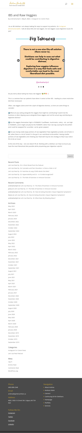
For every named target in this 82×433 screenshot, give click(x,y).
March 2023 (12, 212)
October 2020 (12, 302)
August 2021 (12, 271)
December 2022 (13, 222)
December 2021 (13, 259)
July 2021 (11, 274)
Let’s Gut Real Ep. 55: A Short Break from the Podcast (25, 165)
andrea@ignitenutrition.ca (17, 394)
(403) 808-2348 (13, 387)
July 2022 (11, 237)
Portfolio (47, 403)
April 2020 (11, 321)
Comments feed (13, 368)
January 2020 (12, 330)
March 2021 (12, 287)
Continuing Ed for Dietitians (54, 396)
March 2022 (12, 250)
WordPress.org (13, 371)
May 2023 (11, 206)
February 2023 (13, 215)
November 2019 (13, 336)
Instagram (11, 413)
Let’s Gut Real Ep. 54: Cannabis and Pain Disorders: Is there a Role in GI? (32, 168)
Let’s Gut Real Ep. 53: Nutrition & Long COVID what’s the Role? (28, 171)
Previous (18, 60)
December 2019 (13, 333)
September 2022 (13, 231)
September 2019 (13, 342)
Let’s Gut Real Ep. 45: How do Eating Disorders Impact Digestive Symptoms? (46, 192)
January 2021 (12, 293)
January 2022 (12, 256)
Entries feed (12, 365)
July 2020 (11, 311)
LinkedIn (11, 424)
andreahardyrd (15, 19)
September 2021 (13, 268)
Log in (10, 362)
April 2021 (11, 283)
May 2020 (11, 317)
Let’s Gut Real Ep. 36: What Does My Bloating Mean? (38, 198)
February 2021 (13, 290)
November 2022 (13, 225)
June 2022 (11, 240)
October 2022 (12, 228)
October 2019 (12, 339)
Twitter (10, 417)
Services (47, 406)
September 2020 (13, 305)
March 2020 (12, 324)
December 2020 (13, 296)
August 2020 (12, 308)
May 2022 (11, 243)
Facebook (11, 421)
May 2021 (11, 280)
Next (63, 60)
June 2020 (11, 314)
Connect (47, 393)
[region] (41, 61)
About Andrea (49, 387)
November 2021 (13, 262)
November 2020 (13, 299)
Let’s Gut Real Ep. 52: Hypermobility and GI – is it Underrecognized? (30, 174)
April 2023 (11, 209)
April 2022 (11, 246)
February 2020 (13, 327)
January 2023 (12, 219)
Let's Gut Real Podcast (15, 353)
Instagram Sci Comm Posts (40, 19)
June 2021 (11, 277)
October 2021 (12, 265)
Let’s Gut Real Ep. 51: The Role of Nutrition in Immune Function (29, 177)
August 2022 (12, 234)
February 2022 (13, 253)
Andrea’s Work (49, 390)
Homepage (48, 400)
